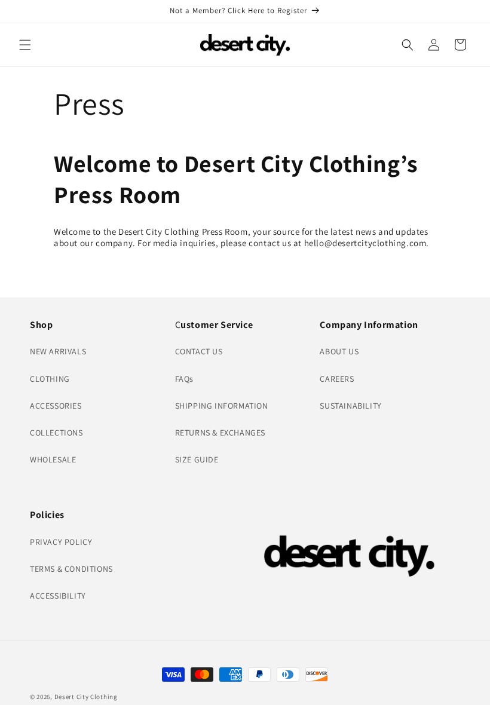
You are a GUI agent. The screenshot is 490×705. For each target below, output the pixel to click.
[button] (25, 45)
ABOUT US (339, 351)
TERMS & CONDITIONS (71, 568)
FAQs (184, 378)
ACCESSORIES (56, 405)
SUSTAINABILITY (350, 405)
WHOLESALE (53, 459)
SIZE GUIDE (197, 459)
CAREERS (337, 378)
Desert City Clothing (86, 696)
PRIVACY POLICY (61, 542)
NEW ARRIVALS (58, 351)
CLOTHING (50, 378)
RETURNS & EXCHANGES (220, 432)
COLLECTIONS (56, 432)
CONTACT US (199, 351)
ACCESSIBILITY (58, 595)
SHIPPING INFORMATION (221, 405)
